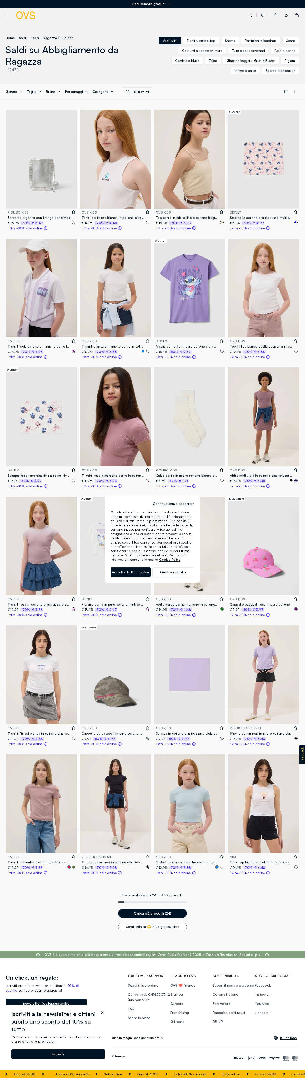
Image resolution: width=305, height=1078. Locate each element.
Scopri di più (249, 954)
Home (10, 38)
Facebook (263, 985)
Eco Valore (221, 1003)
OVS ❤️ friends (182, 985)
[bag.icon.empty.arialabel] (296, 15)
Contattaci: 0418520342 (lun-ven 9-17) (149, 997)
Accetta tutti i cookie (130, 572)
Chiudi (292, 1074)
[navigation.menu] (8, 15)
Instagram (263, 994)
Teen (35, 38)
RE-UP (218, 1022)
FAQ (131, 1009)
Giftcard (177, 1022)
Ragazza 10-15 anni (58, 38)
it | (288, 1038)
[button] (262, 15)
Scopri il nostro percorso (233, 985)
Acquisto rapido (41, 202)
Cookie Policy (169, 559)
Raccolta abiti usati (229, 1012)
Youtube (262, 1003)
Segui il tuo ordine (143, 985)
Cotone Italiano (226, 994)
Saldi (23, 38)
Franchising (179, 1012)
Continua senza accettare (173, 504)
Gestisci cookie (173, 572)
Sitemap (118, 1056)
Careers (176, 1003)
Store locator (139, 1018)
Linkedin (261, 1012)
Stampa (176, 994)
